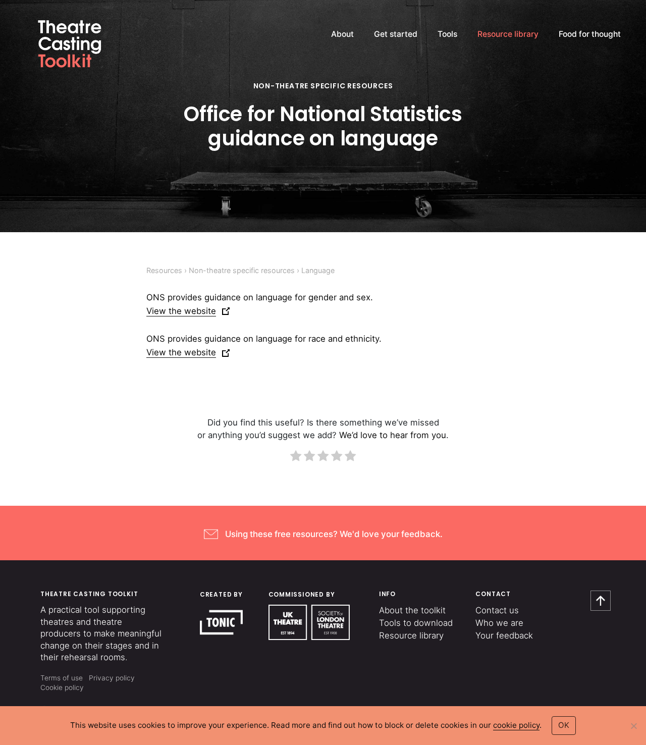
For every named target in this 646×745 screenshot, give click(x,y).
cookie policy (516, 725)
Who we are (499, 623)
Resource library (508, 34)
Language (318, 270)
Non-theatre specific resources (323, 86)
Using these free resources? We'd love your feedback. (334, 534)
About (342, 34)
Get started (395, 34)
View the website (181, 311)
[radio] (295, 457)
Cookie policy (62, 687)
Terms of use (61, 678)
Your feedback (504, 635)
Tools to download (416, 623)
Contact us (497, 610)
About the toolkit (412, 610)
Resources (164, 270)
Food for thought (590, 34)
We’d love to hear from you (392, 435)
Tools (447, 34)
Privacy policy (112, 678)
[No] (633, 726)
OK (563, 725)
